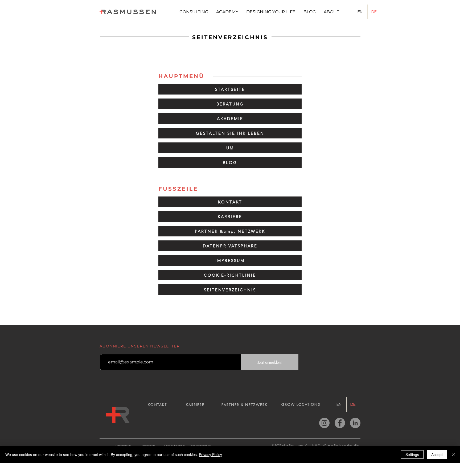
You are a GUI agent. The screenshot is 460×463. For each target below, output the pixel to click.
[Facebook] (340, 423)
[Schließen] (453, 454)
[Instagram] (324, 423)
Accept (437, 454)
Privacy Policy (210, 454)
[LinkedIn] (355, 423)
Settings (412, 454)
